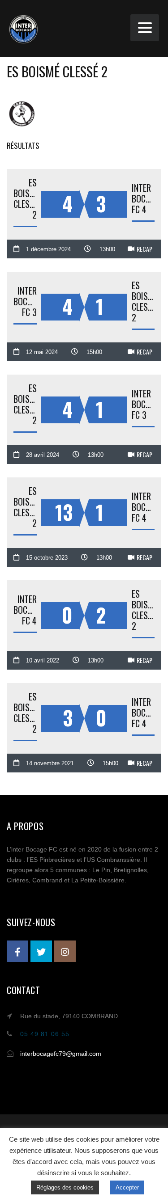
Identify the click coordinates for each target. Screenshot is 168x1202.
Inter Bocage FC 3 (25, 301)
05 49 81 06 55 (44, 1034)
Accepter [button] (127, 1187)
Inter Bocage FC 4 (143, 198)
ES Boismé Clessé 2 (25, 198)
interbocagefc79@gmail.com (60, 1053)
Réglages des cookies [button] (65, 1187)
